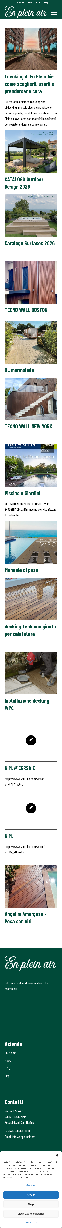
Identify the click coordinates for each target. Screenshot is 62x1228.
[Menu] (52, 12)
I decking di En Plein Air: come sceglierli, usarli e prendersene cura (30, 83)
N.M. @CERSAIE (20, 767)
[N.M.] (31, 808)
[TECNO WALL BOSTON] (31, 282)
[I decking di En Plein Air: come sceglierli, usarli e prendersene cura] (31, 49)
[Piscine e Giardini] (31, 465)
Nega (31, 1204)
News (30, 2)
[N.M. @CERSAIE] (31, 740)
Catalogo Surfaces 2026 (30, 243)
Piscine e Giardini (22, 493)
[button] (57, 1155)
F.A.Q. (38, 2)
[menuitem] (20, 2)
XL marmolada (19, 369)
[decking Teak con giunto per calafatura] (31, 599)
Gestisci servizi (30, 1185)
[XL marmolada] (31, 342)
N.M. (9, 835)
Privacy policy (31, 1222)
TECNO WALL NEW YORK (28, 426)
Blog (46, 2)
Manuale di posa (21, 569)
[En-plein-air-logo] (26, 12)
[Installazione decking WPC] (31, 673)
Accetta (31, 1194)
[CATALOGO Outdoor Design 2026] (31, 151)
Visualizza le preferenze (31, 1213)
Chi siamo (20, 2)
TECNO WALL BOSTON (26, 309)
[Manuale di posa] (31, 542)
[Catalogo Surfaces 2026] (31, 215)
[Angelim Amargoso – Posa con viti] (31, 886)
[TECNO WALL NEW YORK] (31, 399)
